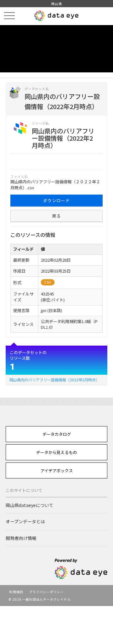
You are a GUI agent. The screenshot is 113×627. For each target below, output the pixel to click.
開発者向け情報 (21, 538)
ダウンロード (56, 200)
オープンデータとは (25, 521)
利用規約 (16, 591)
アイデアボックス (56, 470)
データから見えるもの (56, 452)
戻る (56, 216)
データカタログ (56, 434)
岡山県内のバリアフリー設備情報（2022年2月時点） (54, 379)
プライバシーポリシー (46, 591)
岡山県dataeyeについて (29, 505)
